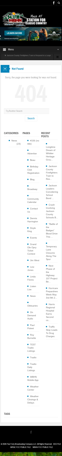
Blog (32, 179)
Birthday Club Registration (33, 169)
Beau (32, 160)
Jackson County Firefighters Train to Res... (51, 172)
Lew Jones (30, 268)
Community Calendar (33, 200)
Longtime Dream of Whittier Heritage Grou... (50, 153)
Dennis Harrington (32, 220)
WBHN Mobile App (32, 378)
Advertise (32, 153)
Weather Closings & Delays (33, 399)
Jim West (34, 260)
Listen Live (31, 288)
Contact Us (32, 210)
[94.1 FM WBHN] (31, 19)
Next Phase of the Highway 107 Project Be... (51, 273)
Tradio (33, 357)
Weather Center (33, 388)
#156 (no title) (33, 142)
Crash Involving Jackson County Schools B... (52, 211)
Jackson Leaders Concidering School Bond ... (52, 192)
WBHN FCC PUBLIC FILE (43, 447)
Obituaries (32, 305)
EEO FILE (57, 444)
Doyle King (31, 229)
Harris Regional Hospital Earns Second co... (50, 312)
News (14, 140)
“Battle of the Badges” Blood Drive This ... (52, 230)
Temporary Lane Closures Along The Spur (51, 252)
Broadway (32, 189)
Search (31, 118)
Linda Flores (31, 278)
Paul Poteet (30, 327)
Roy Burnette (31, 336)
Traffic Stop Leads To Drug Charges (51, 331)
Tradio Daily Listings (31, 367)
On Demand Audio (31, 315)
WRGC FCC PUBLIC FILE (20, 447)
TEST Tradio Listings (31, 347)
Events (33, 237)
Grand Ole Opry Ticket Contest (31, 249)
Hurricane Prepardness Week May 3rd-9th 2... (52, 293)
